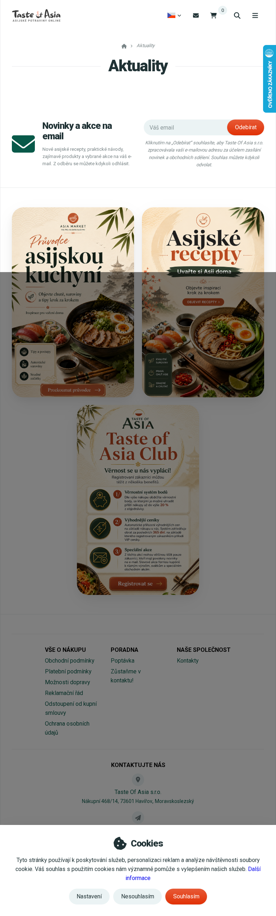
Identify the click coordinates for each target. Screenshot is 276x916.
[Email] (195, 15)
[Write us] (138, 817)
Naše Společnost (204, 649)
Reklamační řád (64, 693)
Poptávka (122, 660)
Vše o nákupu (65, 649)
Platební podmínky (68, 671)
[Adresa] (138, 779)
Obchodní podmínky (70, 660)
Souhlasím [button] (186, 896)
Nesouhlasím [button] (137, 896)
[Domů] (36, 15)
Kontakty (188, 660)
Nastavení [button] (89, 896)
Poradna (124, 649)
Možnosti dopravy (67, 682)
